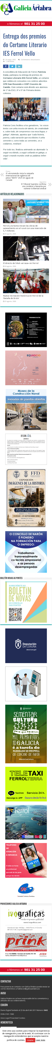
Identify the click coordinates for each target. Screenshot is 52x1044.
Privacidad (14, 1018)
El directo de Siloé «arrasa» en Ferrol (20, 263)
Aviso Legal (5, 1018)
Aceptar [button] (30, 1040)
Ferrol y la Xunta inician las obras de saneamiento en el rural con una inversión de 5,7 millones (24, 228)
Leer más (40, 1040)
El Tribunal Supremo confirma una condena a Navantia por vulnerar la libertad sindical (33, 185)
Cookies (22, 1018)
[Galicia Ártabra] (26, 8)
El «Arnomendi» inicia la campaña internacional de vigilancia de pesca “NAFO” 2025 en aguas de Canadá (20, 175)
